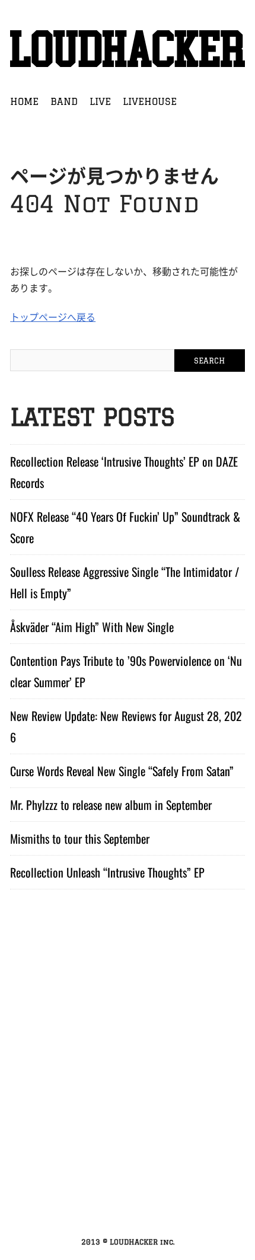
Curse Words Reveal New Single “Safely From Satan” (122, 771)
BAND (64, 101)
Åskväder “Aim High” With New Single (92, 627)
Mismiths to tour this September (79, 838)
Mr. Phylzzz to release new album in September (111, 805)
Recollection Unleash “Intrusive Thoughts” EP (107, 872)
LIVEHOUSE (150, 101)
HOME (24, 101)
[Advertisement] (127, 1092)
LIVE (100, 101)
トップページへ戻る (52, 317)
